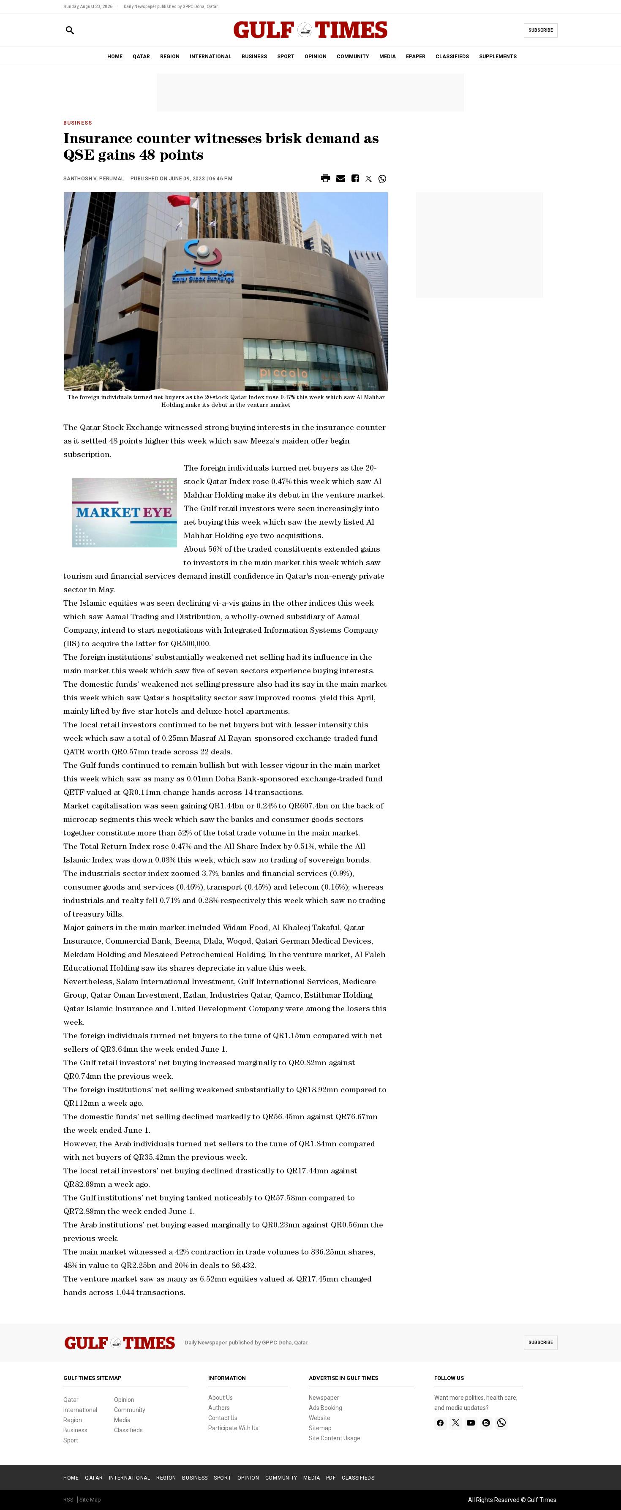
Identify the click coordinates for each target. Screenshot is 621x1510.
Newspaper (324, 1397)
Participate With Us (233, 1428)
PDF (331, 1478)
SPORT (285, 57)
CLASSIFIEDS (452, 57)
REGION (170, 57)
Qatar (71, 1399)
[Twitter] (455, 1423)
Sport (70, 1440)
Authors (219, 1407)
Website (319, 1418)
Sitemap (320, 1428)
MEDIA (387, 57)
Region (72, 1420)
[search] (69, 30)
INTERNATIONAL (211, 57)
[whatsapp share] (383, 178)
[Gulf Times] (310, 38)
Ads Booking (325, 1407)
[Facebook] (440, 1423)
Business (77, 123)
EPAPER (415, 57)
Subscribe (540, 30)
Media (122, 1420)
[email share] (340, 180)
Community (129, 1410)
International (80, 1410)
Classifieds (128, 1430)
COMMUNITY (353, 57)
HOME (115, 57)
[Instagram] (486, 1423)
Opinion (124, 1399)
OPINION (316, 57)
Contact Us (222, 1418)
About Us (220, 1397)
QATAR (141, 57)
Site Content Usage (334, 1438)
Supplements (498, 57)
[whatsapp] (501, 1423)
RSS (68, 1499)
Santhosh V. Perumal (93, 179)
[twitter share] (368, 178)
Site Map (90, 1499)
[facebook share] (355, 180)
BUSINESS (254, 57)
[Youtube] (471, 1423)
